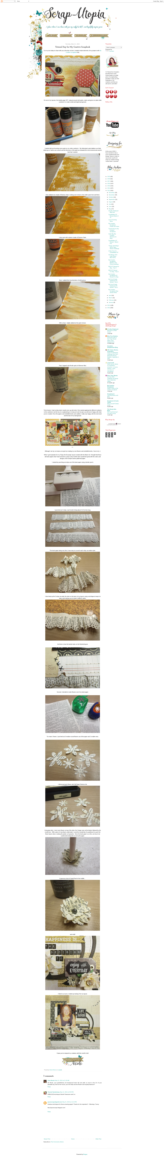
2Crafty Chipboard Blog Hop (113, 211)
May (110, 208)
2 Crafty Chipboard (112, 329)
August (111, 202)
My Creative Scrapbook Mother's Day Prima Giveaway (113, 262)
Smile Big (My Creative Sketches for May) (112, 236)
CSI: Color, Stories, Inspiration (112, 350)
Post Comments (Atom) (57, 1142)
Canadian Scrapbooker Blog (112, 346)
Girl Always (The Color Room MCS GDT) (112, 256)
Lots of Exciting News (112, 220)
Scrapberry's (111, 394)
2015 (108, 185)
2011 (108, 307)
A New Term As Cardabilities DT (113, 251)
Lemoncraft (110, 362)
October (111, 197)
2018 (108, 178)
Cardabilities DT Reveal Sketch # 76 (113, 216)
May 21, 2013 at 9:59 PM (67, 1092)
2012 (108, 305)
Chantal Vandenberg (53, 1092)
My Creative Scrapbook (110, 386)
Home (72, 1139)
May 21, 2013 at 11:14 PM (69, 1102)
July (110, 204)
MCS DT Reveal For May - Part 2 (113, 271)
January (111, 302)
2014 (108, 188)
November (112, 195)
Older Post (98, 1139)
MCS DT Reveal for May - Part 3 (113, 267)
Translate (111, 51)
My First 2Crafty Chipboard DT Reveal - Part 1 (113, 286)
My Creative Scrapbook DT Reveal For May (113, 275)
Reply (49, 1086)
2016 (108, 183)
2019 (108, 176)
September (112, 199)
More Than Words (112, 375)
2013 (108, 190)
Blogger (85, 1154)
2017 (108, 181)
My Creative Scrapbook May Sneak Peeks (113, 291)
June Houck (51, 1080)
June (110, 206)
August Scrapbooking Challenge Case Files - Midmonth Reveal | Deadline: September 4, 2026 (113, 355)
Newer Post (47, 1139)
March (111, 297)
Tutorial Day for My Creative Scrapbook (113, 230)
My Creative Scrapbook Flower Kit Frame (113, 225)
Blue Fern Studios (112, 336)
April (110, 295)
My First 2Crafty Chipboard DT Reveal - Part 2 (113, 281)
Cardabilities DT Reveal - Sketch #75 (113, 242)
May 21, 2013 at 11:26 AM (62, 1080)
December (112, 192)
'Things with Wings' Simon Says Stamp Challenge (113, 247)
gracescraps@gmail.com (55, 1102)
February (111, 300)
